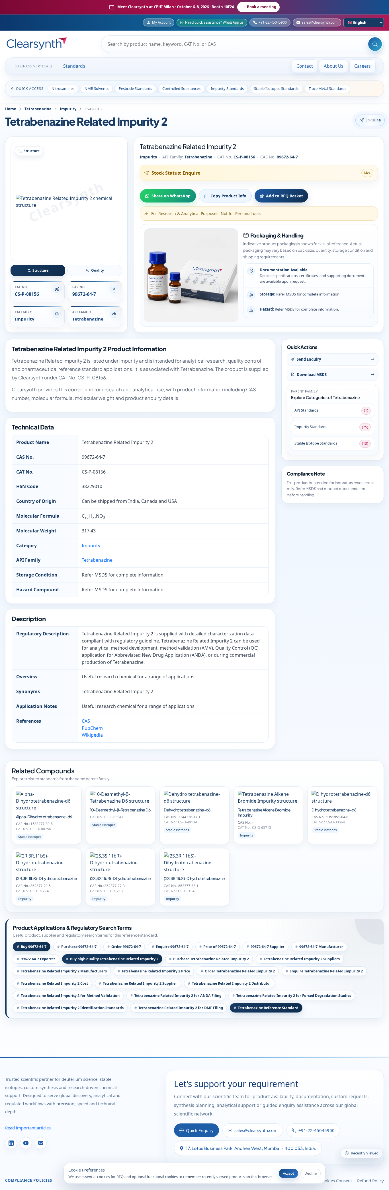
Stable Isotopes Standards (276, 88)
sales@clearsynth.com (319, 22)
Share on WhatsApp (171, 196)
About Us (333, 66)
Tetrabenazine (38, 108)
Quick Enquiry (200, 1130)
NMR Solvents (96, 88)
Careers (362, 66)
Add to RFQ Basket (284, 196)
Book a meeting (261, 6)
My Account (161, 22)
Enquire (373, 120)
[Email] (41, 1143)
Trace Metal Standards (327, 88)
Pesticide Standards (135, 88)
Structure (40, 270)
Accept (288, 1173)
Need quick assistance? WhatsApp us (214, 22)
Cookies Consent (336, 1180)
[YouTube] (26, 1143)
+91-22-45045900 (273, 22)
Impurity (68, 108)
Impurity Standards (227, 88)
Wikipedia (92, 735)
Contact (304, 66)
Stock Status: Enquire (175, 173)
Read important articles (28, 1128)
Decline (310, 1173)
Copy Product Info (228, 196)
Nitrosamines (63, 88)
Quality (97, 270)
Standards (74, 66)
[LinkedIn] (11, 1143)
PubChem (92, 728)
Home (10, 108)
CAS (86, 721)
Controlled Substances (181, 88)
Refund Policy (370, 1180)
